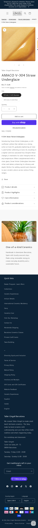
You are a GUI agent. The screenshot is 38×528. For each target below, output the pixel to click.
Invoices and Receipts (11, 380)
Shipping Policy (9, 375)
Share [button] (6, 179)
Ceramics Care (9, 313)
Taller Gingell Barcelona (13, 520)
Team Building (9, 342)
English (7, 409)
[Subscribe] (31, 471)
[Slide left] (14, 65)
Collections (8, 289)
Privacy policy (9, 523)
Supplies (4, 19)
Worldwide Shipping (11, 328)
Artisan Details (9, 299)
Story (6, 308)
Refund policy (32, 520)
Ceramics (23, 520)
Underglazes (12, 19)
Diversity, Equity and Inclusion (15, 355)
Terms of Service (10, 360)
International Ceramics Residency (16, 303)
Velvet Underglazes (24, 19)
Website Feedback (10, 389)
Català (6, 404)
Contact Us (8, 323)
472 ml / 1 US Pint (12, 100)
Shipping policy (30, 523)
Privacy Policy (9, 365)
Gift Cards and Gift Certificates (15, 385)
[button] (7, 13)
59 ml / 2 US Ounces (11, 95)
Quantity (4, 105)
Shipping (12, 87)
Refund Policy (9, 370)
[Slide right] (23, 65)
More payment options (19, 127)
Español (7, 399)
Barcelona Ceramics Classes (13, 332)
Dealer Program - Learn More (14, 284)
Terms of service (19, 523)
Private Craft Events (11, 337)
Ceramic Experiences (11, 294)
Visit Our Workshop (11, 318)
